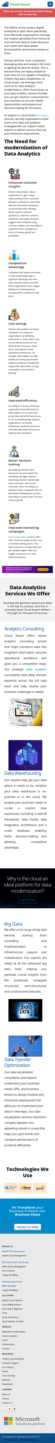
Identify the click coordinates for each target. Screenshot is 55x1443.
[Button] (50, 4)
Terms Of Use (11, 1440)
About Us (6, 1394)
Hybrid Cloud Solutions (12, 1300)
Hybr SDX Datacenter (13, 1251)
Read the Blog (27, 899)
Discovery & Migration (12, 1308)
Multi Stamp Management (14, 1266)
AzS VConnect (8, 1270)
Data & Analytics (9, 1336)
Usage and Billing (10, 1275)
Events (5, 1371)
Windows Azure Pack (12, 1281)
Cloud (4, 1340)
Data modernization (17, 537)
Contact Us (7, 1402)
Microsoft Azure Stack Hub (15, 1262)
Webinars (6, 1380)
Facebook (4, 1409)
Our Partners (8, 1367)
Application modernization (14, 1331)
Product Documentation (13, 1358)
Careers (5, 1398)
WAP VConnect (9, 1286)
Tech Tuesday (8, 1375)
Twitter (9, 1409)
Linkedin (14, 1409)
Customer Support (10, 1363)
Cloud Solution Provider (13, 1321)
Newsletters (7, 1384)
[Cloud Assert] (16, 5)
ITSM (4, 1313)
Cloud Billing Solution (11, 1304)
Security (5, 1348)
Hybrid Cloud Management (14, 1255)
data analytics (42, 115)
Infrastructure (8, 1344)
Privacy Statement (28, 1440)
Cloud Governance (10, 1317)
